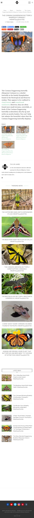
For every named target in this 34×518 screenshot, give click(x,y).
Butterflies (18, 10)
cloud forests (6, 102)
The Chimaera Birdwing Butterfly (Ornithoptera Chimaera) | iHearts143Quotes (17, 269)
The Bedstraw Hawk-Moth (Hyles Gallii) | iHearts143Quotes (22, 386)
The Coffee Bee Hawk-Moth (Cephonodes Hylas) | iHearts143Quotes (21, 377)
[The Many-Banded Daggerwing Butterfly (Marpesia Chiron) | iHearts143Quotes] (22, 129)
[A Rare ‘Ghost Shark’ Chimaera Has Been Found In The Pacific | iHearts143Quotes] (17, 311)
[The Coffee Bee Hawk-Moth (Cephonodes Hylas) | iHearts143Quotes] (17, 199)
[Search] (32, 2)
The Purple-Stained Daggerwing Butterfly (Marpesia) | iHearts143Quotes (7, 136)
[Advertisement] (17, 70)
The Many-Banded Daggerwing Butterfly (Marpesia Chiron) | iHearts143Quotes (21, 136)
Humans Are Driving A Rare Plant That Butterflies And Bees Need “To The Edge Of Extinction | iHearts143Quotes (17, 353)
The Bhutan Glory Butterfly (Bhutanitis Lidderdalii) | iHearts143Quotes (21, 407)
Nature (11, 10)
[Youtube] (11, 504)
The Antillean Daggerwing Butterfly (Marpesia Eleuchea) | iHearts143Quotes (7, 151)
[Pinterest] (22, 504)
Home (5, 10)
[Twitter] (15, 504)
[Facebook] (7, 504)
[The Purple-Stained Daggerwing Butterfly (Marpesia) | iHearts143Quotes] (8, 129)
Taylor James (10, 22)
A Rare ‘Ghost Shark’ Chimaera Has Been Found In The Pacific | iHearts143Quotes (22, 417)
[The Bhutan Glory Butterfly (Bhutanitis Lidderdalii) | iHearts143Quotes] (17, 284)
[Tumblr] (26, 504)
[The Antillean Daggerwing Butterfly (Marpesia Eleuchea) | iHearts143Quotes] (8, 144)
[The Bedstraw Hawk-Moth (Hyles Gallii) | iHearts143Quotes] (17, 227)
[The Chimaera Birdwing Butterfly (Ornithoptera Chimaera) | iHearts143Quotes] (17, 254)
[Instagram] (19, 504)
